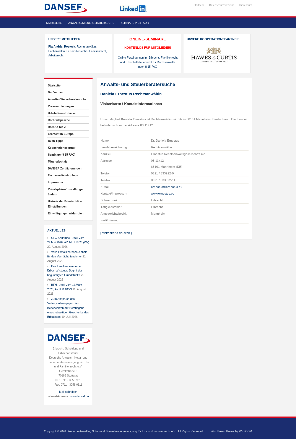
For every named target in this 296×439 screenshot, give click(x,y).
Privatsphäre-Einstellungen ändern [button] (66, 192)
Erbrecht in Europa (60, 134)
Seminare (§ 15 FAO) (135, 22)
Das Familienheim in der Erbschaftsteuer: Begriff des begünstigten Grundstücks (65, 271)
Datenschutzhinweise (221, 5)
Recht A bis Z (57, 127)
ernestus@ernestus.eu (166, 186)
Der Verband (56, 92)
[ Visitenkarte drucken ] (116, 233)
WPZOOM (245, 431)
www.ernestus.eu (162, 193)
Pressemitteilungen (61, 106)
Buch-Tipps (55, 140)
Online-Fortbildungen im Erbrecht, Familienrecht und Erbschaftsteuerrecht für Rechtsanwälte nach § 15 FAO (148, 62)
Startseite (199, 5)
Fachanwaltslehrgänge (63, 175)
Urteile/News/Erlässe (61, 113)
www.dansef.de (79, 396)
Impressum (245, 5)
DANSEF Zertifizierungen (64, 168)
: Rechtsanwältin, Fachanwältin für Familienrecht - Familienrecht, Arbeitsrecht (77, 51)
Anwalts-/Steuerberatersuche (91, 22)
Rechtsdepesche (59, 120)
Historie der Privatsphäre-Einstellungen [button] (65, 204)
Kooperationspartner (61, 147)
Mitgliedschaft (57, 161)
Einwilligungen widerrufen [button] (65, 213)
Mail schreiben (68, 391)
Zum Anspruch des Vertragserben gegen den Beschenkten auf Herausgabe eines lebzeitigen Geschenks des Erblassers (68, 307)
